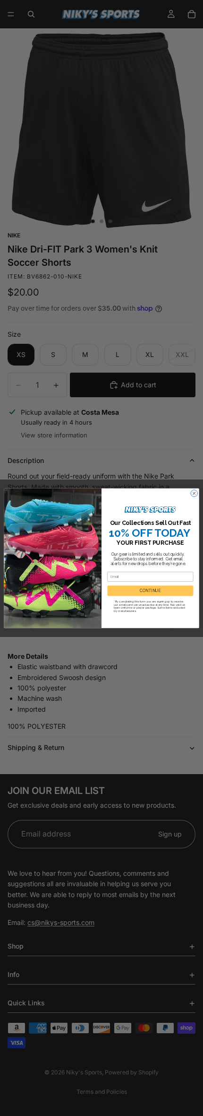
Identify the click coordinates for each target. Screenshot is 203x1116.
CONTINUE (150, 590)
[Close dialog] (194, 492)
